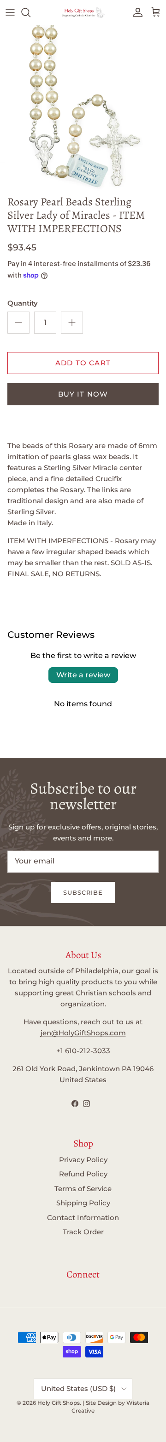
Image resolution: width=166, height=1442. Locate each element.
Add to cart (83, 362)
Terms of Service (83, 1188)
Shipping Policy (83, 1202)
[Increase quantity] (72, 323)
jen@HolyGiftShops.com (83, 1032)
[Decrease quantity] (18, 323)
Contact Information (83, 1217)
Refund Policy (83, 1173)
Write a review (83, 674)
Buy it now (83, 394)
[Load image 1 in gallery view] (83, 108)
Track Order (83, 1231)
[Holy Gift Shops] (83, 12)
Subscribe (83, 892)
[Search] (30, 12)
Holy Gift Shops (58, 1402)
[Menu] (10, 12)
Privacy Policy (83, 1159)
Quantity (22, 303)
